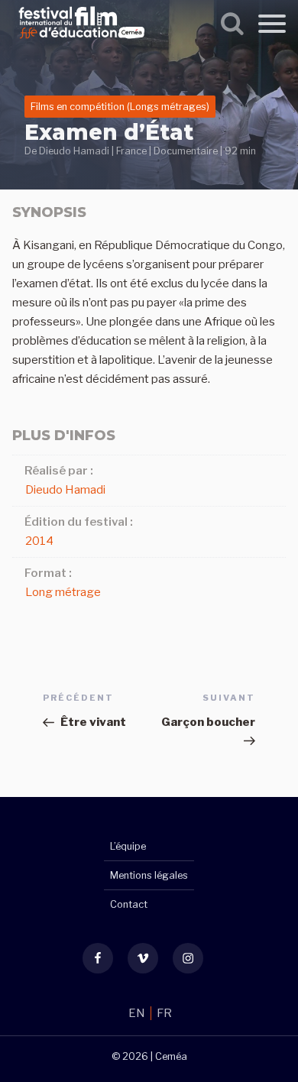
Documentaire (186, 151)
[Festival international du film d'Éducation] (81, 41)
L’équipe (128, 846)
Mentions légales (149, 875)
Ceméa (171, 1056)
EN (137, 1013)
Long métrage (63, 592)
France (131, 151)
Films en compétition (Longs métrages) (120, 106)
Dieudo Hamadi (74, 151)
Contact (128, 904)
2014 (39, 541)
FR (164, 1013)
